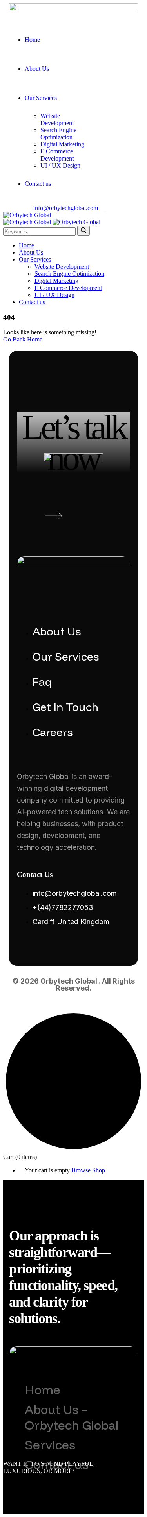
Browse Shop (88, 1170)
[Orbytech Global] (27, 215)
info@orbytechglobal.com (65, 208)
